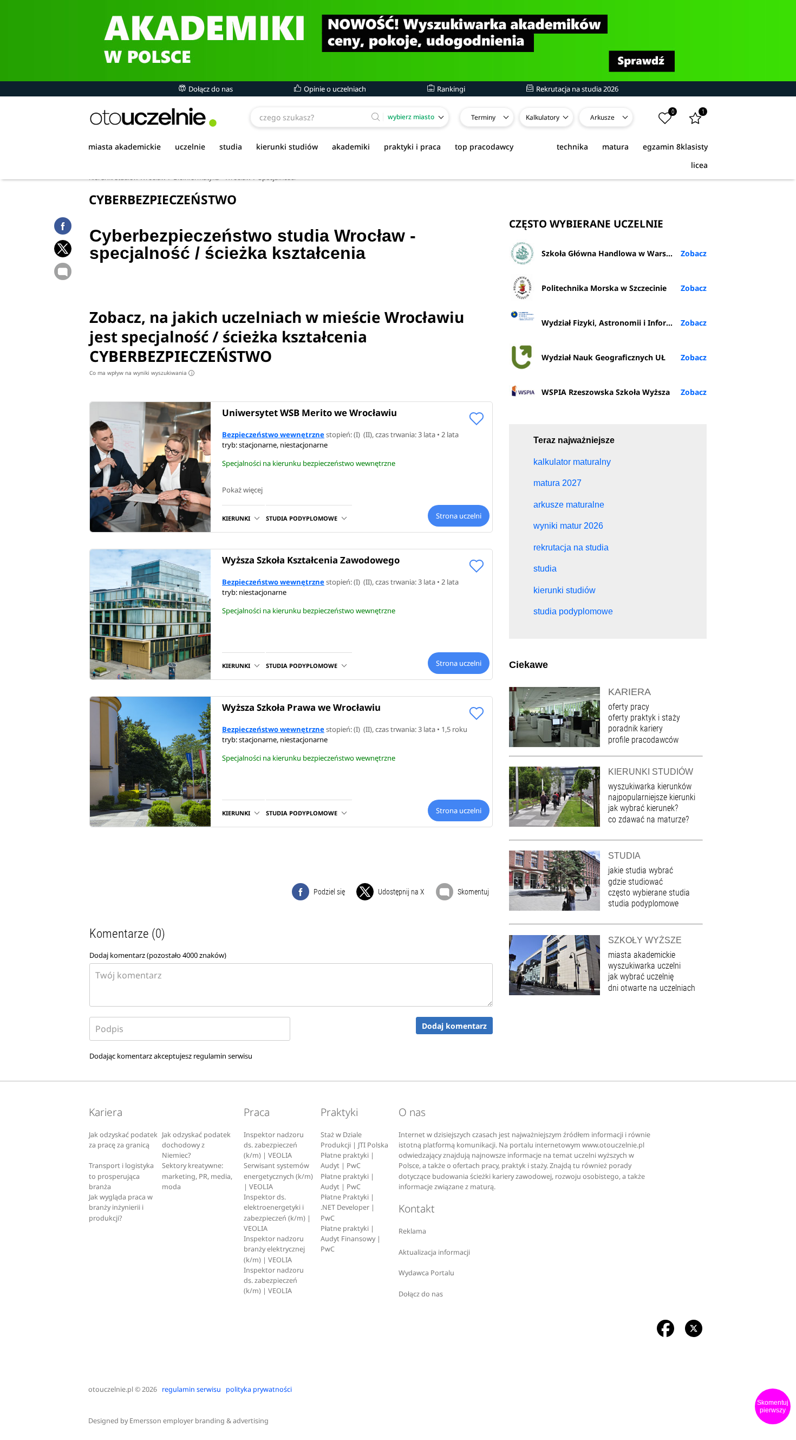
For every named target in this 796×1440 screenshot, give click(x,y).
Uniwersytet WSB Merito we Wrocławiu (309, 412)
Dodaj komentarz (454, 1026)
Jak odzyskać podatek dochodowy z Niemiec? (196, 1145)
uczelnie (190, 146)
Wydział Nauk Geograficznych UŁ (603, 357)
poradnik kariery (635, 728)
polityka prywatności (259, 1389)
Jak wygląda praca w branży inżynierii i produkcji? (121, 1207)
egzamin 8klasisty (675, 146)
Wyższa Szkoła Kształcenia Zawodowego (311, 560)
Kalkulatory (542, 117)
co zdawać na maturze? (648, 819)
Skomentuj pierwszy (772, 1406)
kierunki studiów (287, 146)
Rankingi (450, 89)
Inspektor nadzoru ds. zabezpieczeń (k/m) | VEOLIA (274, 1145)
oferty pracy (628, 707)
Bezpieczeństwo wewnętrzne (273, 434)
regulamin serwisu (222, 1056)
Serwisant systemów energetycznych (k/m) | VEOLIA (278, 1176)
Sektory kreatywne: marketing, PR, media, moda (197, 1176)
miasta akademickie (124, 146)
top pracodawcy (484, 146)
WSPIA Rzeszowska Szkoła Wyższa (605, 392)
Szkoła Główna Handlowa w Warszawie (614, 253)
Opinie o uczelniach (334, 89)
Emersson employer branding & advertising (199, 1420)
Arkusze (602, 117)
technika (572, 146)
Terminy (483, 117)
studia (230, 146)
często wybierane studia (649, 892)
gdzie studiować (635, 882)
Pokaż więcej (242, 490)
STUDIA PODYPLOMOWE (301, 518)
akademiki (351, 146)
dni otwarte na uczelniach (651, 988)
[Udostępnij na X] (62, 248)
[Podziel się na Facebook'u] (62, 226)
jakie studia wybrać (641, 870)
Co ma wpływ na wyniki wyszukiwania (140, 373)
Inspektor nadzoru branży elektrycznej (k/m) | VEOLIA (274, 1249)
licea (699, 165)
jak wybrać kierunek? (643, 808)
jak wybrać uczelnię (641, 976)
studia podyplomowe (643, 903)
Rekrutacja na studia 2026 (576, 89)
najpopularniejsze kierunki (651, 797)
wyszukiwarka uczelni (644, 966)
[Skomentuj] (62, 271)
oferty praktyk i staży (644, 717)
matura (615, 146)
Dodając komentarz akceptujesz (170, 1056)
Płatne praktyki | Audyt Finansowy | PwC (351, 1239)
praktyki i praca (412, 146)
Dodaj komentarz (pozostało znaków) (157, 955)
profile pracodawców (643, 740)
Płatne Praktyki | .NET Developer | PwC (348, 1207)
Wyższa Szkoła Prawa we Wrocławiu (301, 707)
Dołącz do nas (210, 89)
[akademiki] (398, 40)
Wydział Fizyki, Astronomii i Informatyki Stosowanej (623, 322)
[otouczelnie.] (153, 117)
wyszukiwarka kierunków (649, 786)
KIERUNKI (236, 518)
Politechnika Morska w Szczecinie (604, 288)
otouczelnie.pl (110, 1389)
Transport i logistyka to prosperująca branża (121, 1176)
